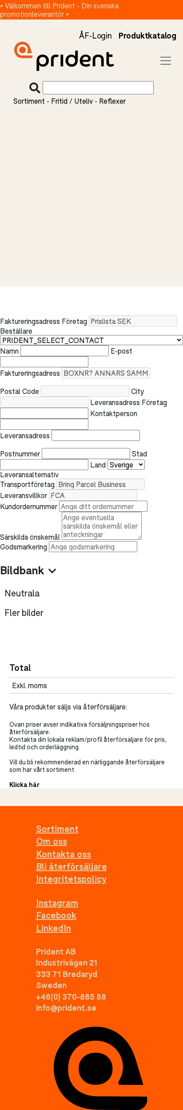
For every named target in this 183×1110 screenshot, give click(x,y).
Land (98, 464)
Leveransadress (25, 435)
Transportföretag (27, 484)
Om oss (51, 841)
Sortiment (29, 101)
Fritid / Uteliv (72, 101)
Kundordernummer (28, 506)
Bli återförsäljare (71, 866)
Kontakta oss (63, 854)
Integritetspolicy (71, 879)
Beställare (16, 331)
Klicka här (24, 784)
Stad (139, 453)
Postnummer (20, 453)
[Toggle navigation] (166, 60)
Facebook (56, 915)
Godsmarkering (23, 546)
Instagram (57, 903)
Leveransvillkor (23, 495)
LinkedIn (53, 928)
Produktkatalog (147, 35)
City (137, 391)
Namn (9, 351)
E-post (121, 351)
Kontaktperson (113, 413)
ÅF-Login (95, 35)
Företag (74, 321)
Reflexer (112, 101)
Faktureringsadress (30, 373)
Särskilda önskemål (30, 537)
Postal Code (19, 391)
